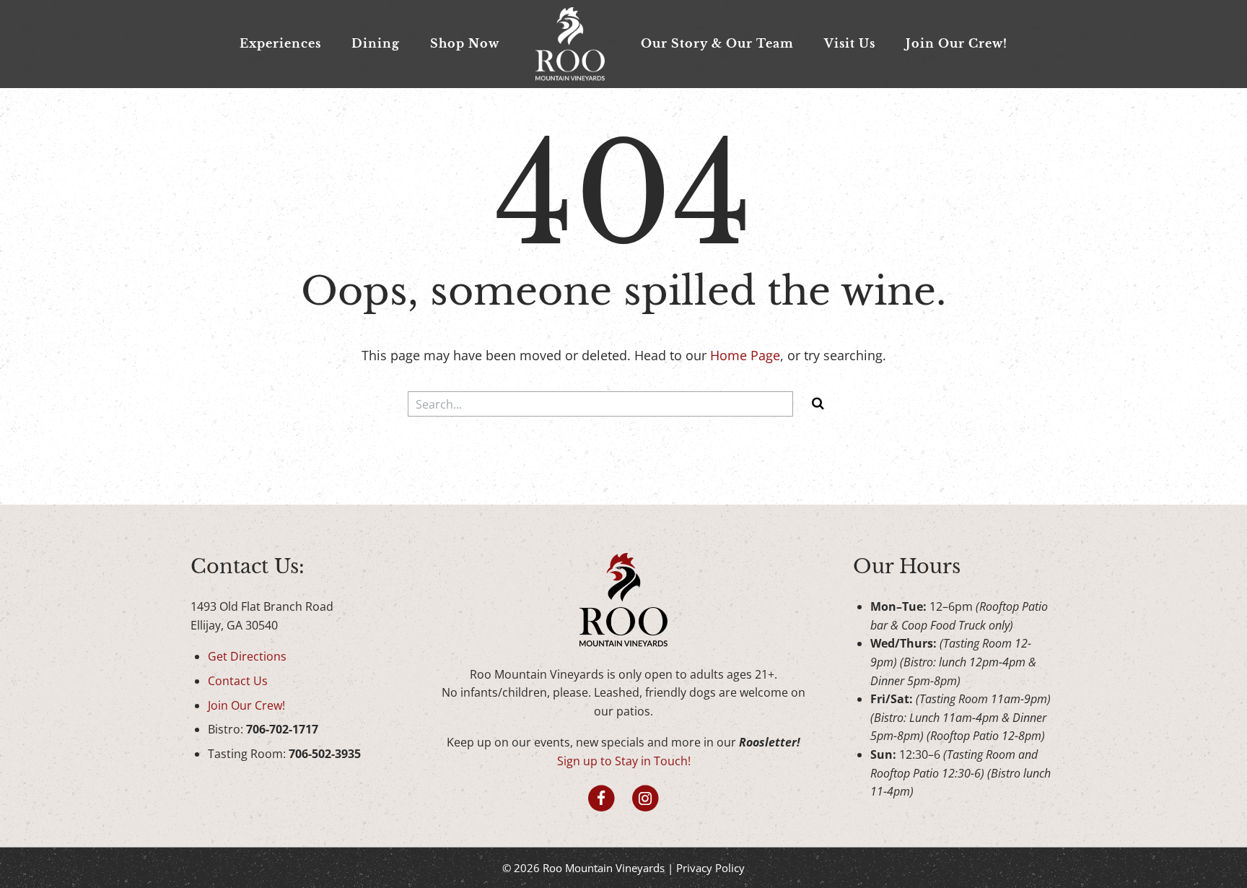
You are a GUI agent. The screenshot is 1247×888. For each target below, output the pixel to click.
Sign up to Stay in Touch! (624, 761)
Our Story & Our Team (717, 43)
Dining (375, 43)
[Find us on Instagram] (645, 798)
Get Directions (247, 656)
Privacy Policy (710, 868)
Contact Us (238, 681)
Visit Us (849, 43)
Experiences (280, 43)
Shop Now (464, 43)
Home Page (745, 355)
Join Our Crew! (956, 43)
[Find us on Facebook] (601, 798)
